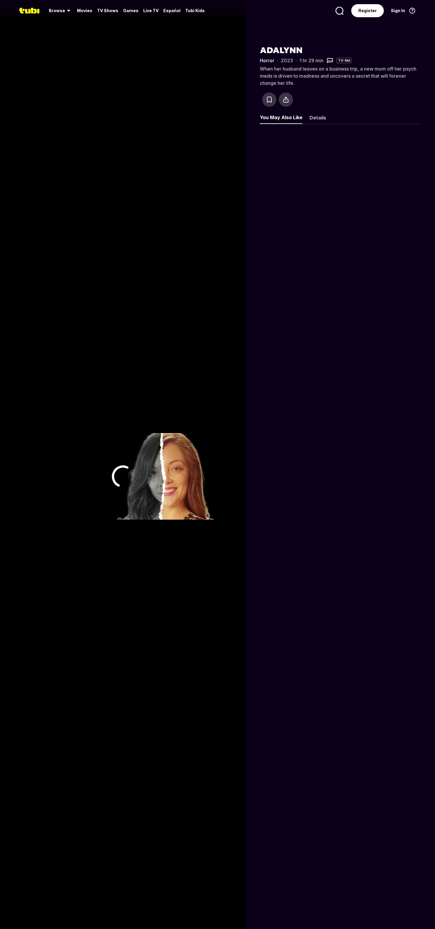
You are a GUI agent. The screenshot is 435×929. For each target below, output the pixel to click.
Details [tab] (318, 118)
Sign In (398, 10)
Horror (267, 60)
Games (130, 10)
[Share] (286, 99)
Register (367, 10)
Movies (84, 10)
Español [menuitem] (172, 10)
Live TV (151, 10)
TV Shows (107, 10)
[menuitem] (60, 10)
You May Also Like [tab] (281, 117)
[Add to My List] (269, 99)
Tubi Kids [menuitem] (195, 10)
